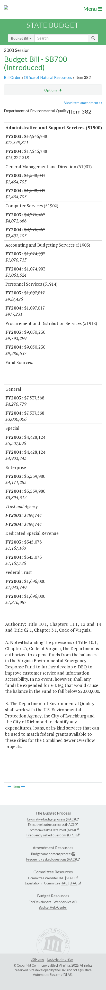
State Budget (52, 25)
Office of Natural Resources (48, 77)
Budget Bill (20, 38)
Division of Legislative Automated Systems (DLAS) (62, 972)
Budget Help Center (53, 907)
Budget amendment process (51, 854)
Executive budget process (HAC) (51, 825)
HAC (60, 878)
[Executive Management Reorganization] (9, 786)
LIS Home (37, 959)
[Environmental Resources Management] (23, 786)
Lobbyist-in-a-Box (60, 959)
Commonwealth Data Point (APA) (51, 830)
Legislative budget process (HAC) (51, 819)
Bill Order (12, 77)
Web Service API (65, 902)
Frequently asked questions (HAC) (51, 859)
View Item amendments (82, 103)
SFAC (70, 878)
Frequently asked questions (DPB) (51, 835)
